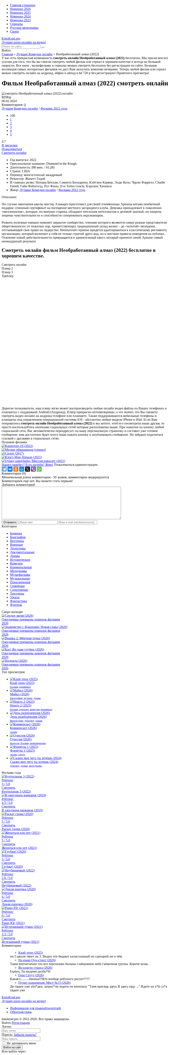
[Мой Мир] (21, 469)
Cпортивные (19, 589)
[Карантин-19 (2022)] (85, 446)
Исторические (20, 559)
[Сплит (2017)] (85, 453)
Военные (16, 544)
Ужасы (15, 597)
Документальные (22, 552)
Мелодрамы (18, 571)
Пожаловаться (12, 149)
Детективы (18, 548)
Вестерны (17, 541)
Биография (17, 537)
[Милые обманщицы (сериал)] (85, 450)
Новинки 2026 (20, 9)
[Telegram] (4, 469)
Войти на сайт (12, 1047)
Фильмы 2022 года (53, 108)
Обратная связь (21, 1012)
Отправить (10, 522)
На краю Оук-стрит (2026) (37, 960)
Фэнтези (16, 605)
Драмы (15, 556)
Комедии (16, 563)
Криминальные (21, 567)
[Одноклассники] (15, 469)
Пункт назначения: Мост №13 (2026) (44, 982)
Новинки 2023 (20, 20)
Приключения (20, 582)
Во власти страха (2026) (35, 967)
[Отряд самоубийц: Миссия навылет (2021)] (85, 461)
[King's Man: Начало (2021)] (85, 457)
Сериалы (16, 24)
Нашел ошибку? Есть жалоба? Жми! (27, 464)
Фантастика (18, 601)
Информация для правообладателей (35, 1008)
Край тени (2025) (30, 952)
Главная (7, 54)
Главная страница (22, 5)
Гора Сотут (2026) (31, 975)
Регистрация (21, 1023)
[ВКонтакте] (10, 469)
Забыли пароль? (25, 1034)
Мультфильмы (20, 574)
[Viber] (33, 469)
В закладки (10, 145)
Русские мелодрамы (24, 27)
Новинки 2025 (20, 12)
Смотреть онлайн (14, 153)
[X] (27, 469)
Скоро (14, 31)
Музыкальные (20, 578)
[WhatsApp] (39, 469)
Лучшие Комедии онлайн (34, 54)
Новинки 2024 (20, 16)
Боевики (16, 533)
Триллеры (17, 593)
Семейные (17, 586)
